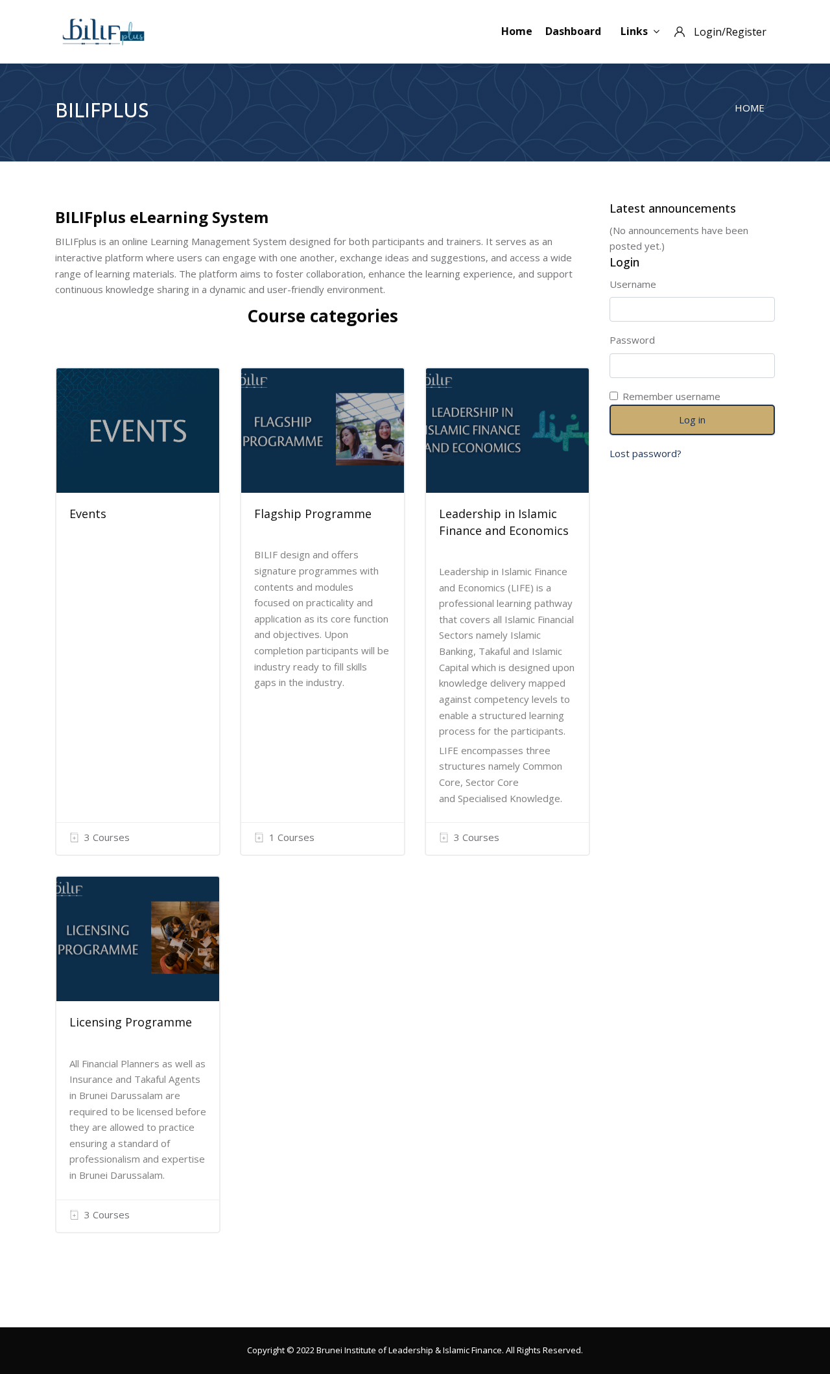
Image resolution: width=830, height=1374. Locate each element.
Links (634, 31)
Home (516, 31)
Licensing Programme (130, 1022)
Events (87, 513)
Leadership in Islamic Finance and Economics (504, 522)
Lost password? (646, 453)
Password (632, 339)
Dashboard (573, 31)
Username (633, 284)
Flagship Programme (313, 513)
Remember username (671, 396)
